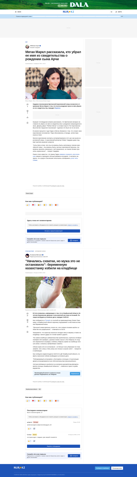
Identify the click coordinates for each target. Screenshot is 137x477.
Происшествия (29, 251)
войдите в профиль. (73, 225)
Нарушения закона (40, 251)
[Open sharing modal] (27, 117)
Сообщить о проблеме (102, 468)
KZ (111, 11)
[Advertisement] (68, 28)
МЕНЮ (19, 11)
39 (58, 400)
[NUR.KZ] (68, 12)
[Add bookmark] (27, 122)
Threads (48, 320)
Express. (58, 108)
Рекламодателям (117, 468)
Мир (26, 42)
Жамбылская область (31, 389)
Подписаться (75, 373)
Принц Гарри (29, 193)
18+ (40, 389)
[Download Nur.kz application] (68, 4)
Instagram (75, 240)
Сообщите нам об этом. (57, 186)
